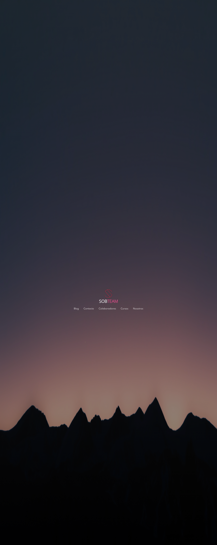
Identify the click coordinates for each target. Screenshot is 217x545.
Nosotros (138, 309)
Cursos (124, 309)
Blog (76, 309)
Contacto (89, 309)
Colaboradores (107, 309)
